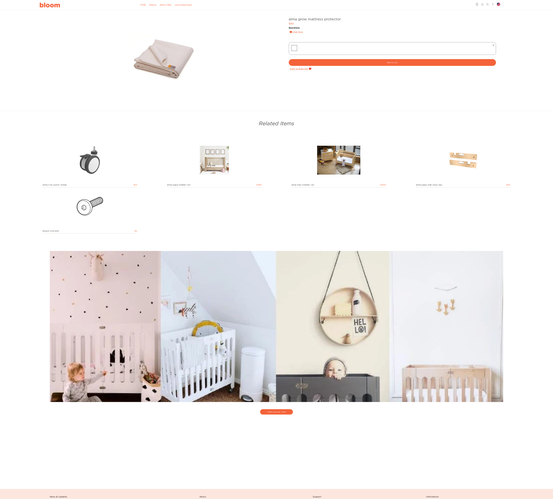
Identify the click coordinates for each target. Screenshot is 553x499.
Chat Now (297, 32)
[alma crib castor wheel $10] (90, 161)
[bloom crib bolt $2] (90, 207)
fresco (152, 4)
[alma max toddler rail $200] (338, 161)
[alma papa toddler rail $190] (214, 161)
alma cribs (166, 4)
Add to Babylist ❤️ (301, 68)
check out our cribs (276, 412)
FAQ (143, 4)
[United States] (498, 4)
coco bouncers (183, 4)
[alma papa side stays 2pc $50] (463, 161)
